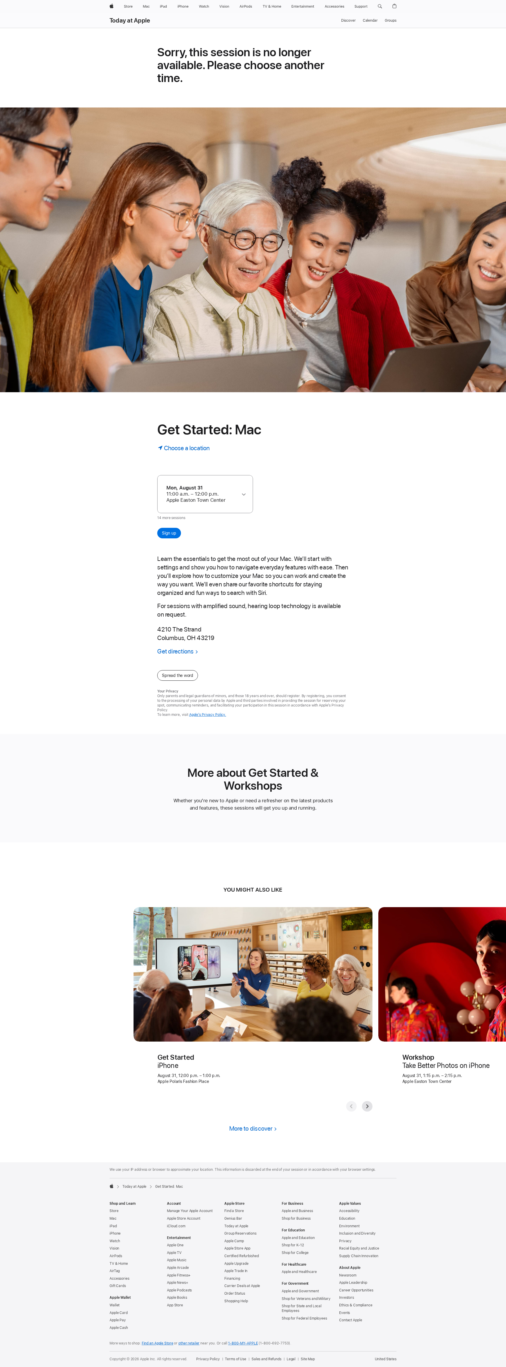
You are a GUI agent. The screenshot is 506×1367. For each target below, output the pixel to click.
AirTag (115, 1271)
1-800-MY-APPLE (243, 1343)
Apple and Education (298, 1238)
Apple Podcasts (179, 1290)
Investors (346, 1298)
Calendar (370, 20)
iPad (113, 1226)
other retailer (188, 1343)
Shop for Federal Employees (304, 1318)
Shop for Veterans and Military (306, 1299)
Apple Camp (234, 1241)
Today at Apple (130, 20)
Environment (349, 1226)
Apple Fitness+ (179, 1275)
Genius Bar (233, 1218)
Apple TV (174, 1253)
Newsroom (347, 1275)
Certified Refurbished (241, 1256)
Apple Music (177, 1260)
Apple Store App (237, 1248)
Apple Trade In (235, 1271)
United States (385, 1359)
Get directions (175, 651)
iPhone (115, 1233)
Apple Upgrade (236, 1264)
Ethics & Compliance (355, 1305)
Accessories (119, 1278)
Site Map (308, 1359)
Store (114, 1211)
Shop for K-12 (293, 1245)
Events (344, 1313)
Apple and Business (297, 1211)
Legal (291, 1359)
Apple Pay (118, 1320)
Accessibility (349, 1211)
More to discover (251, 1128)
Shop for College (295, 1253)
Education (347, 1218)
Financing (232, 1278)
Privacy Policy (208, 1359)
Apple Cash (119, 1328)
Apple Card (119, 1313)
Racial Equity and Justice (359, 1248)
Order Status (234, 1293)
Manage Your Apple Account (190, 1211)
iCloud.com (176, 1226)
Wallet (114, 1305)
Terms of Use (235, 1359)
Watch (115, 1241)
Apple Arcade (178, 1268)
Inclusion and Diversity (357, 1233)
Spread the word (177, 675)
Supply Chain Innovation (358, 1256)
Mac (113, 1218)
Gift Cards (118, 1286)
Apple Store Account (183, 1218)
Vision (114, 1248)
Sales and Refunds (266, 1359)
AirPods (116, 1256)
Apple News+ (177, 1283)
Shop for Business (296, 1218)
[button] (379, 6)
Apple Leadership (353, 1283)
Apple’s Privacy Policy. (207, 715)
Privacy (345, 1241)
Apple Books (177, 1298)
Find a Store (234, 1211)
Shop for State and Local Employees (302, 1308)
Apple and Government (300, 1291)
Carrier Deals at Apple (242, 1286)
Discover (348, 20)
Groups (390, 20)
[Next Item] (367, 1106)
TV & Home (119, 1264)
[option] (202, 494)
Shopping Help (236, 1301)
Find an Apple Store (157, 1343)
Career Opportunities (356, 1290)
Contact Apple (350, 1320)
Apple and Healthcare (299, 1272)
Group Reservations (240, 1233)
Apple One (175, 1245)
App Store (175, 1305)
